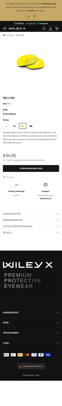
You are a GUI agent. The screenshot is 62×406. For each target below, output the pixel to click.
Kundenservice (45, 198)
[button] (4, 28)
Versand (15, 160)
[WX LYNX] (6, 126)
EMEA (37, 375)
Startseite (9, 35)
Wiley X (31, 375)
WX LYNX (20, 35)
